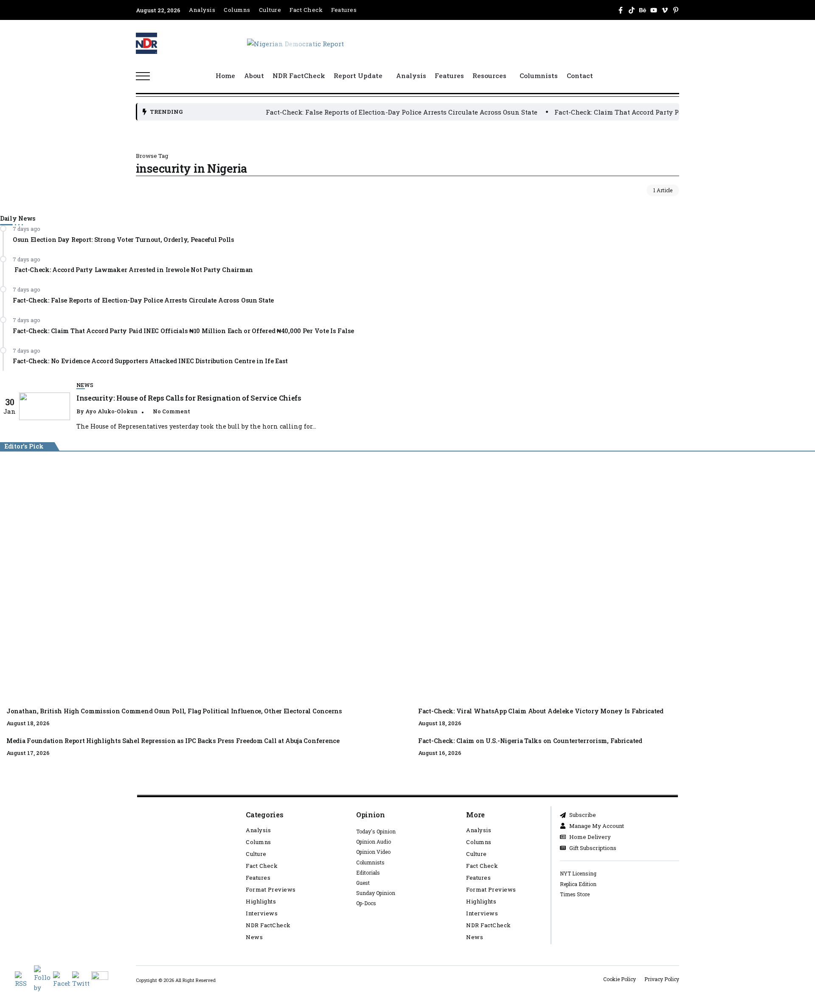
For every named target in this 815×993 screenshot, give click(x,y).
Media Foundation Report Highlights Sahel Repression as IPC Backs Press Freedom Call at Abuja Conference (173, 741)
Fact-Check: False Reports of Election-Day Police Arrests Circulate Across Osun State (375, 112)
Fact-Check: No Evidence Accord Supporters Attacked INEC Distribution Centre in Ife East (150, 361)
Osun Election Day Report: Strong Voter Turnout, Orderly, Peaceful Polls (123, 239)
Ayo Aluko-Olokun (111, 411)
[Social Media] (620, 10)
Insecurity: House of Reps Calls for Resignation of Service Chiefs (188, 397)
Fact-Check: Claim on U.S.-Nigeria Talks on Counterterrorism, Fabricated (531, 741)
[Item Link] (44, 406)
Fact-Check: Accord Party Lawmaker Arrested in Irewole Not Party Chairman (133, 270)
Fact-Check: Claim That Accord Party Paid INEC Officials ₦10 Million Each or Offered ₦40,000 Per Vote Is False (183, 330)
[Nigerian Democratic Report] (295, 43)
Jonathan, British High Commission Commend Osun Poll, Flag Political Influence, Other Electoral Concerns (339, 579)
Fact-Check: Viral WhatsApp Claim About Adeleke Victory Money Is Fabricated (540, 711)
